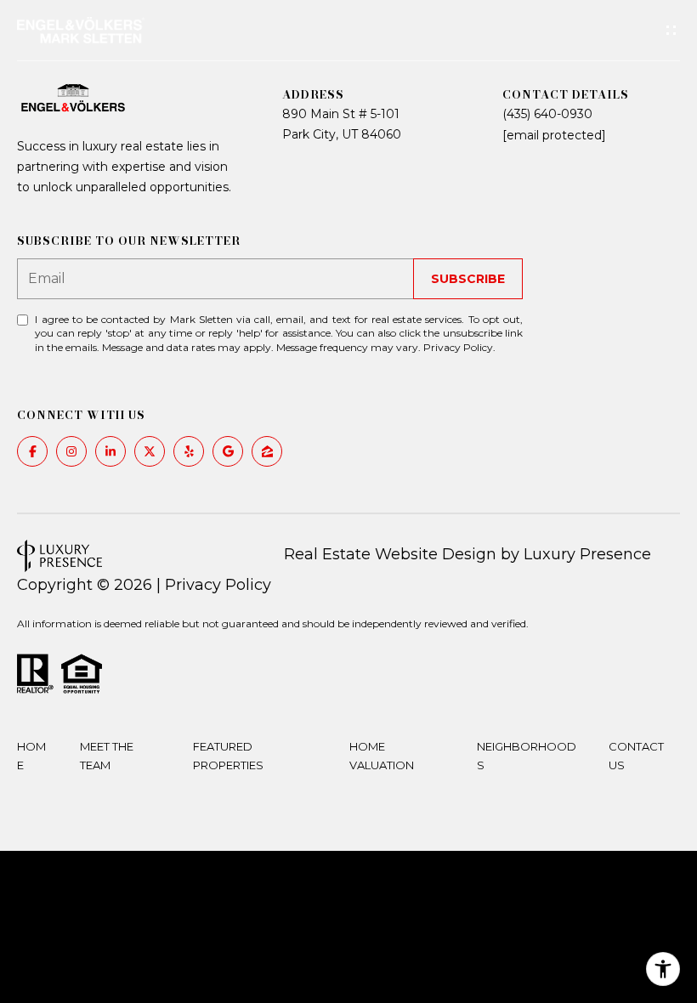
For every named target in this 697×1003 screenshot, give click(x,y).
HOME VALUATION (381, 756)
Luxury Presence (587, 554)
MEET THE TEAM (106, 756)
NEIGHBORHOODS (526, 756)
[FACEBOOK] (32, 451)
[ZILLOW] (267, 451)
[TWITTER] (149, 451)
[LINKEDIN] (110, 451)
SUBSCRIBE (468, 278)
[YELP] (188, 451)
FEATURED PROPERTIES (228, 756)
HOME (31, 756)
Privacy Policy (458, 347)
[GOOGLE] (227, 451)
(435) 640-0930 (547, 114)
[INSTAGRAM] (71, 451)
